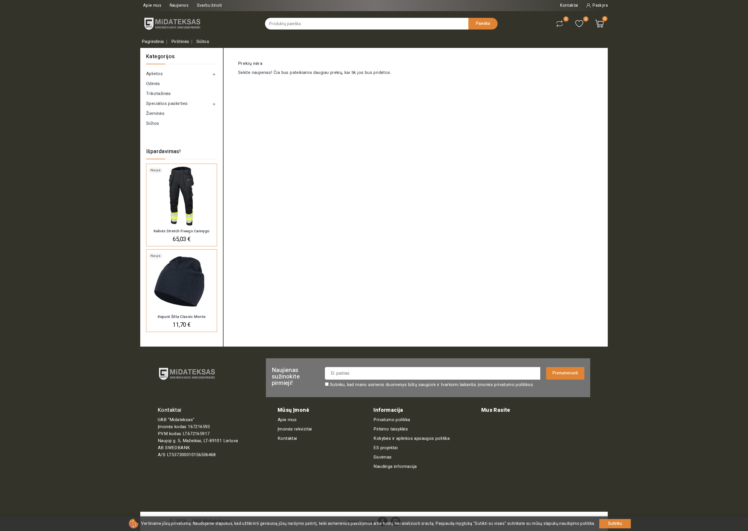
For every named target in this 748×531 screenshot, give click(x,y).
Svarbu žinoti (209, 5)
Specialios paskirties (167, 103)
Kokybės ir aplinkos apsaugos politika (411, 438)
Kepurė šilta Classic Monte (182, 316)
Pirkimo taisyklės (390, 429)
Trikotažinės (158, 93)
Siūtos (152, 123)
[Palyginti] (559, 23)
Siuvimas (382, 457)
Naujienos (179, 5)
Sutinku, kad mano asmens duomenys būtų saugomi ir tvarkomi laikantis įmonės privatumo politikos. (432, 384)
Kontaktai (287, 438)
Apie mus (152, 5)
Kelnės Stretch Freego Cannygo (182, 231)
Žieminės (155, 113)
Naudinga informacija (395, 466)
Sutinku (615, 523)
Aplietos (154, 73)
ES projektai (385, 447)
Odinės (153, 83)
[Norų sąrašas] (579, 24)
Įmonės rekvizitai (295, 429)
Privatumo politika (391, 419)
